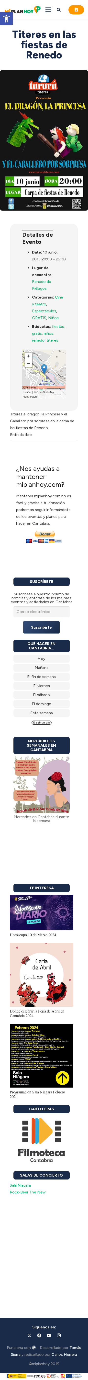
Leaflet (27, 392)
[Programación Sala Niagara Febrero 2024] (41, 1027)
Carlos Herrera (64, 1354)
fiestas (58, 326)
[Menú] (48, 10)
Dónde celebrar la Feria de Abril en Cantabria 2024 (37, 1013)
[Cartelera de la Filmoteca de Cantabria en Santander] (41, 1140)
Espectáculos (44, 311)
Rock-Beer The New (28, 1192)
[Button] (76, 9)
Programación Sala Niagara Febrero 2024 (37, 1094)
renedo (38, 340)
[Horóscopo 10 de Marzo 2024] (41, 898)
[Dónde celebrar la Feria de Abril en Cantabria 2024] (41, 946)
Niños (53, 317)
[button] (6, 18)
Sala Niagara (20, 1185)
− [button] (28, 363)
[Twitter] (29, 1335)
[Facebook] (39, 1335)
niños (48, 333)
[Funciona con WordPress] (34, 1347)
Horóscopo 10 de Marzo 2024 (33, 934)
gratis (37, 333)
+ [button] (28, 356)
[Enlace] (41, 659)
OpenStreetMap (45, 392)
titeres (52, 340)
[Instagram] (59, 1335)
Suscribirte (41, 627)
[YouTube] (49, 1335)
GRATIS (39, 317)
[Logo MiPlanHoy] (22, 10)
